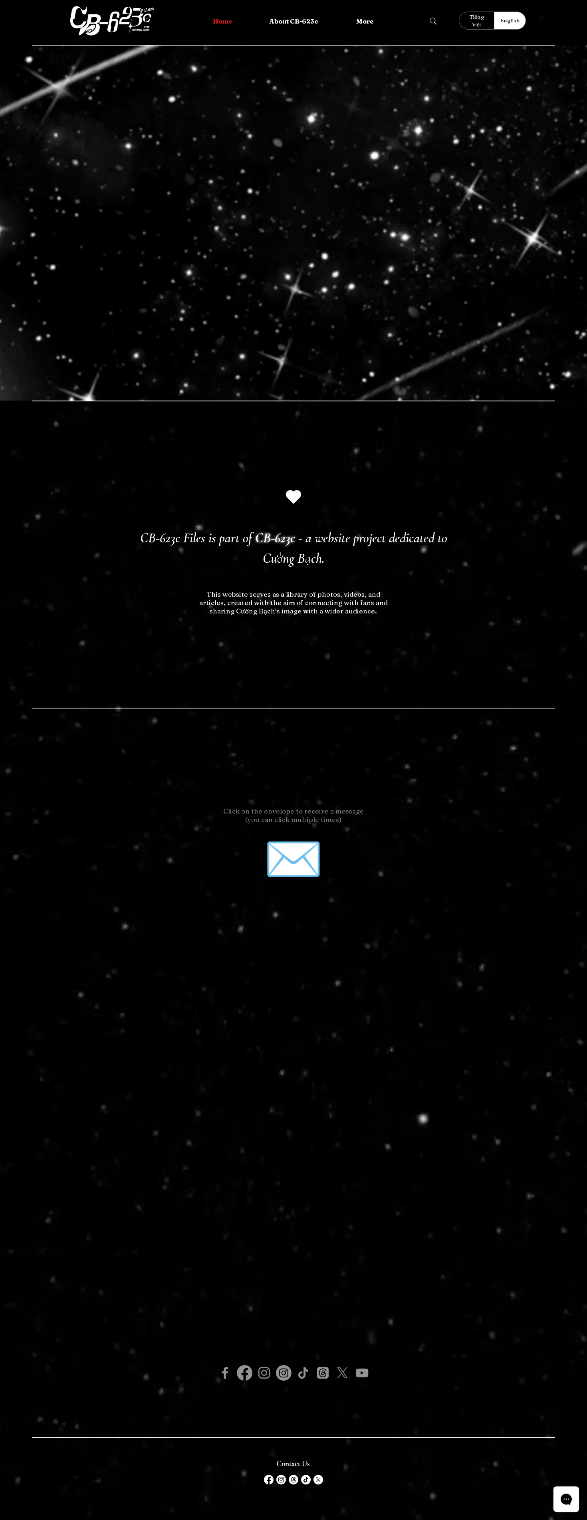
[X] (342, 1373)
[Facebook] (225, 1373)
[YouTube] (362, 1373)
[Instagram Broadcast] (284, 1373)
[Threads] (323, 1373)
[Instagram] (264, 1373)
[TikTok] (303, 1373)
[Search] (433, 21)
